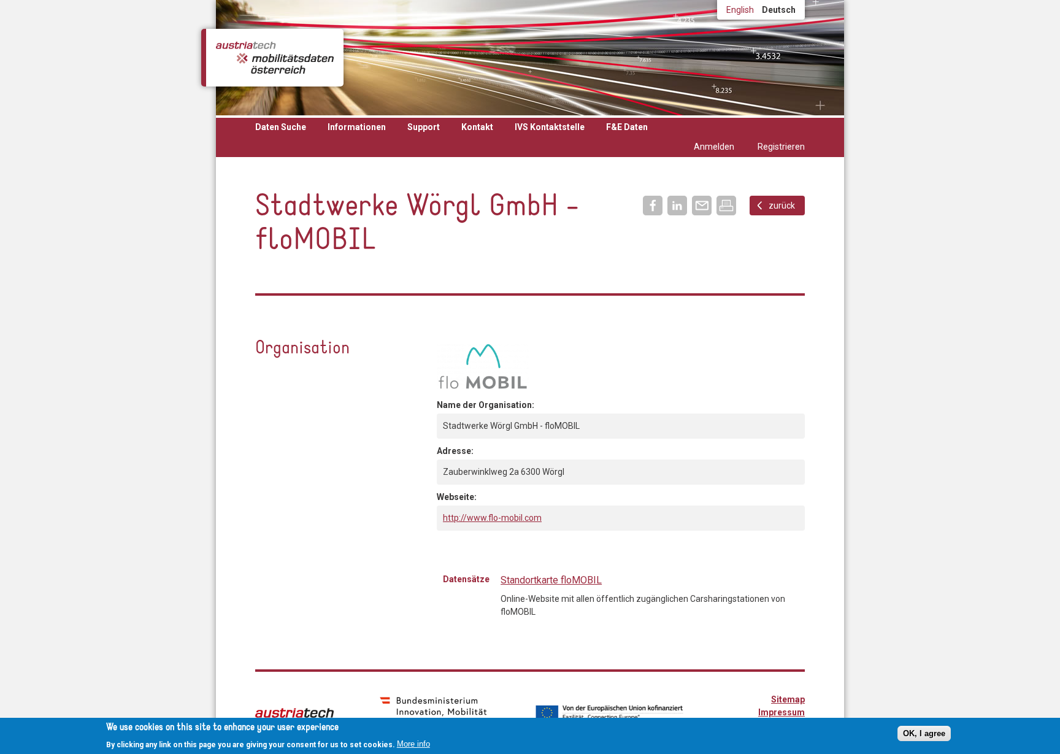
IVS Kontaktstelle (550, 127)
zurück (782, 205)
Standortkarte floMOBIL (551, 580)
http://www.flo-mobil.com (492, 518)
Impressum (781, 712)
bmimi (433, 712)
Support (423, 127)
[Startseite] (275, 58)
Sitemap (788, 699)
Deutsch (779, 10)
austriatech (294, 712)
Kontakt (477, 127)
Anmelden (714, 147)
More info (413, 743)
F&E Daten (627, 127)
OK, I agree (924, 733)
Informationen (357, 127)
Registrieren (781, 147)
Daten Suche (280, 127)
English (740, 10)
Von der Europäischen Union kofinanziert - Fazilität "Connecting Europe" (609, 712)
